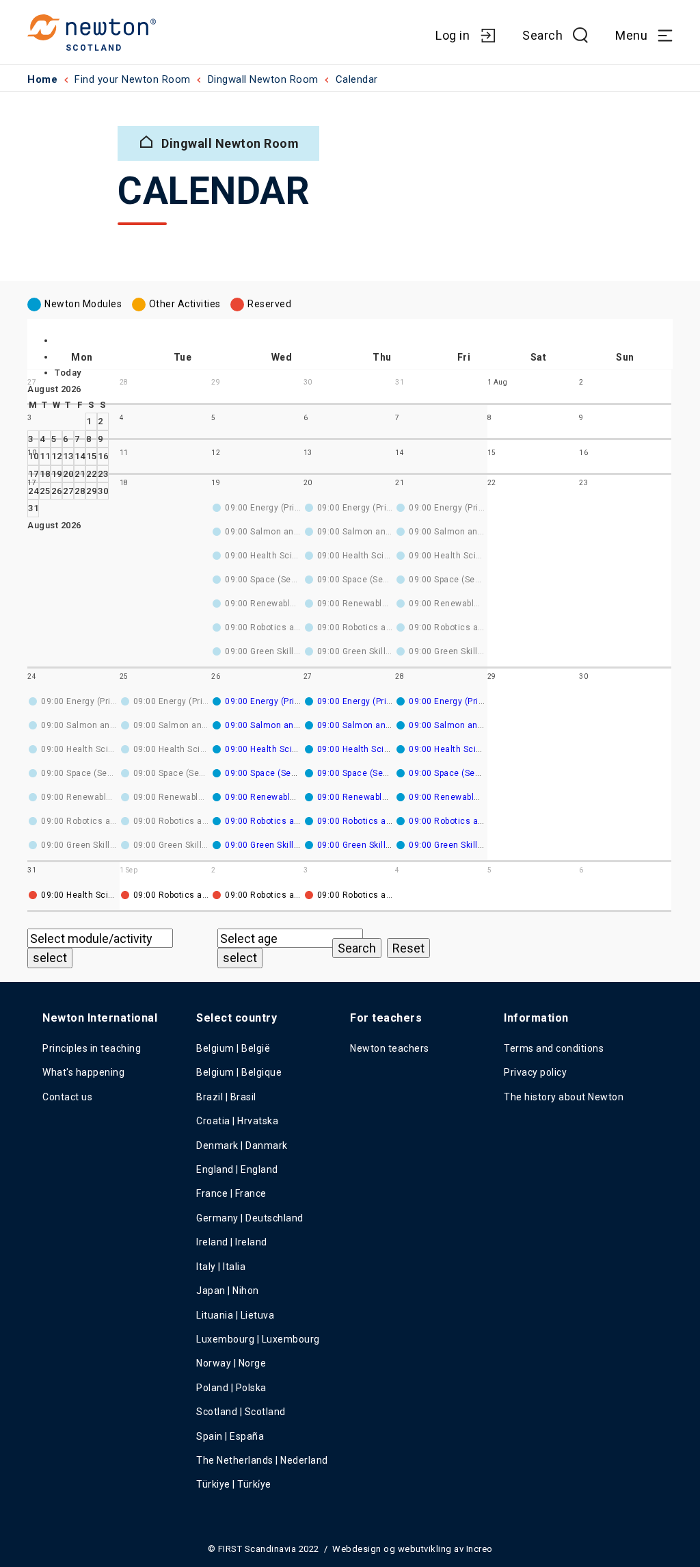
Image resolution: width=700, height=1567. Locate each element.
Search (542, 35)
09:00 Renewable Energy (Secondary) (301, 797)
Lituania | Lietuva (235, 1315)
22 (91, 474)
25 (45, 491)
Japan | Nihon (227, 1290)
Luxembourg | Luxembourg (258, 1339)
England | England (237, 1169)
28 (80, 491)
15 (91, 456)
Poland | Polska (231, 1387)
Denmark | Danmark (242, 1145)
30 (103, 491)
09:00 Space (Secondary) (276, 773)
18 (45, 474)
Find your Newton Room (133, 79)
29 (91, 491)
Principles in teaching (91, 1048)
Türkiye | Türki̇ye (233, 1484)
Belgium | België (233, 1048)
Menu (631, 35)
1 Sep (129, 870)
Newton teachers (389, 1048)
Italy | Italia (220, 1266)
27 (68, 491)
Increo (479, 1549)
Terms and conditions (554, 1048)
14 (80, 456)
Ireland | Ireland (231, 1241)
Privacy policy (535, 1072)
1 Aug (497, 382)
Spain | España (231, 1436)
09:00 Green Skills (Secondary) (288, 845)
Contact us (67, 1096)
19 (56, 474)
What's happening (83, 1072)
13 (68, 456)
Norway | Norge (231, 1363)
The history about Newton (563, 1096)
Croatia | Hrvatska (237, 1120)
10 (31, 452)
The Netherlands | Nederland (262, 1460)
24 (33, 491)
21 (80, 474)
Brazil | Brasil (226, 1096)
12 (56, 456)
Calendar (357, 79)
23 (103, 474)
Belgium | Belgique (239, 1072)
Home (42, 79)
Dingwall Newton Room (263, 79)
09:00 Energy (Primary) (271, 701)
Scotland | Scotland (241, 1411)
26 (56, 491)
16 (103, 456)
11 (45, 456)
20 (68, 474)
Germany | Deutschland (250, 1218)
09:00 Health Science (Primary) (288, 749)
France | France (231, 1193)
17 (33, 474)
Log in (452, 35)
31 (33, 508)
